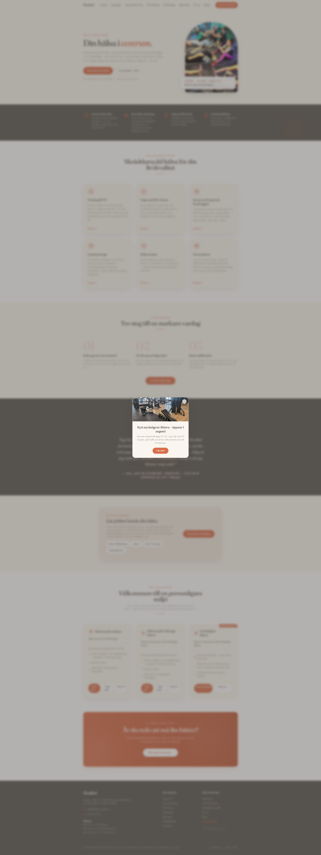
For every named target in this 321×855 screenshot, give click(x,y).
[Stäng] (184, 401)
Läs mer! (160, 450)
